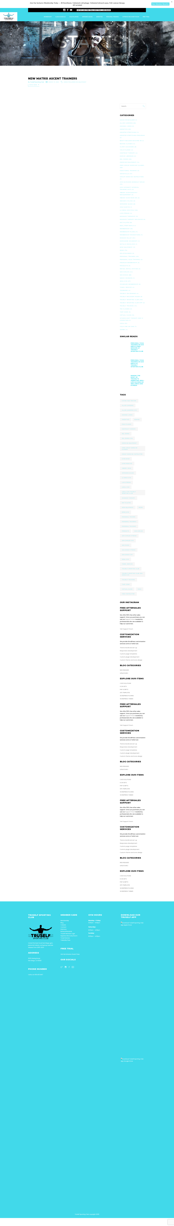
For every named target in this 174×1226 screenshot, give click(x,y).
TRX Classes (125, 309)
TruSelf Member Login (68, 934)
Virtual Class (125, 315)
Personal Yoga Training (130, 259)
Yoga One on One (127, 326)
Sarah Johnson (126, 278)
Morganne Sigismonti (129, 241)
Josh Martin (125, 207)
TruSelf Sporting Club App (131, 302)
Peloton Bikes (126, 253)
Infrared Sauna (126, 204)
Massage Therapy (128, 498)
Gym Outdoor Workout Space (132, 182)
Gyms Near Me (127, 463)
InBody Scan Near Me (128, 197)
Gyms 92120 (126, 458)
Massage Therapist (128, 216)
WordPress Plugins (127, 696)
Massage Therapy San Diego (131, 219)
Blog (62, 923)
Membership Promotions (130, 234)
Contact (63, 927)
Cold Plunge (125, 150)
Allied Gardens (126, 123)
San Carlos (124, 272)
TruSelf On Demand (128, 293)
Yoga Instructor (128, 593)
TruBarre (124, 290)
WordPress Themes (126, 699)
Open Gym (125, 512)
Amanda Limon (126, 126)
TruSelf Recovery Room (130, 296)
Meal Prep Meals (127, 225)
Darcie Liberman (127, 156)
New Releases (124, 670)
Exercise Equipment (79, 82)
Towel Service (126, 287)
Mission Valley (126, 238)
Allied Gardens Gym (129, 410)
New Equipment (126, 247)
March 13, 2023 (54, 82)
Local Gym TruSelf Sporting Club (129, 492)
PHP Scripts (124, 689)
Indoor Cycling (126, 201)
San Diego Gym (127, 554)
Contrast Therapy (127, 153)
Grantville (124, 173)
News (122, 250)
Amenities (67, 82)
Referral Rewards (66, 931)
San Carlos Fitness (129, 535)
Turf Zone (124, 312)
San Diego (124, 275)
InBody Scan (126, 468)
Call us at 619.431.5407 (35, 975)
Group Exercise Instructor (132, 454)
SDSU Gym (123, 281)
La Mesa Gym (126, 477)
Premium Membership (128, 262)
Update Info (124, 673)
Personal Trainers (129, 521)
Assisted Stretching (128, 132)
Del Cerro (124, 159)
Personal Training (127, 256)
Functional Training (128, 170)
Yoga (122, 323)
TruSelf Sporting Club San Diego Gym (132, 574)
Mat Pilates (125, 222)
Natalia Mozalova (127, 244)
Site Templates (125, 692)
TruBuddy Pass (65, 940)
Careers (63, 925)
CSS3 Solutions (125, 683)
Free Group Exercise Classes (132, 165)
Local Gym (126, 487)
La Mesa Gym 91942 (127, 210)
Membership (125, 228)
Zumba (122, 329)
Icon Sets (123, 686)
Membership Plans (127, 231)
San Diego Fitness (128, 550)
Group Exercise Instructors (132, 176)
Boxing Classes (126, 143)
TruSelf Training (127, 305)
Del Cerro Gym (127, 438)
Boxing (137, 419)
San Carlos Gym (128, 540)
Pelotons (64, 929)
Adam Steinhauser (127, 120)
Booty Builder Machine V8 (131, 140)
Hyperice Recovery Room (69, 936)
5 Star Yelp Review (129, 400)
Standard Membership (129, 284)
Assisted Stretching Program (132, 135)
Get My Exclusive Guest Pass (70, 954)
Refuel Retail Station (129, 268)
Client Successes (127, 146)
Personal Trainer (128, 517)
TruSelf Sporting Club (37, 82)
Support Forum (130, 619)
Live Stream (125, 213)
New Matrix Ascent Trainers (52, 78)
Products (124, 265)
